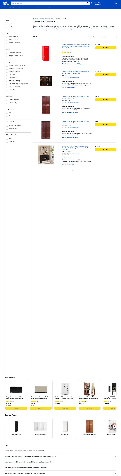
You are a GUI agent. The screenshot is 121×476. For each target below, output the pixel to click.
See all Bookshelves (68, 87)
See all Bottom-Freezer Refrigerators (73, 64)
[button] (96, 3)
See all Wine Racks (68, 164)
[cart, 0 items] (116, 3)
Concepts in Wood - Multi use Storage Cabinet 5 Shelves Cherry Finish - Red (75, 97)
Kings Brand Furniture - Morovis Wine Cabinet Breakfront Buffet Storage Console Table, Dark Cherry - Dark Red (77, 148)
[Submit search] (88, 3)
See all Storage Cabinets (70, 112)
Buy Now (106, 47)
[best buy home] (6, 3)
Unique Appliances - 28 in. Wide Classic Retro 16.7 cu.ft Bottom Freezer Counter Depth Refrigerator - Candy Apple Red (76, 46)
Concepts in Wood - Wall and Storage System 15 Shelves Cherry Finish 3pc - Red (75, 72)
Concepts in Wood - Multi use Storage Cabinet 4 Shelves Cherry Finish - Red (75, 122)
